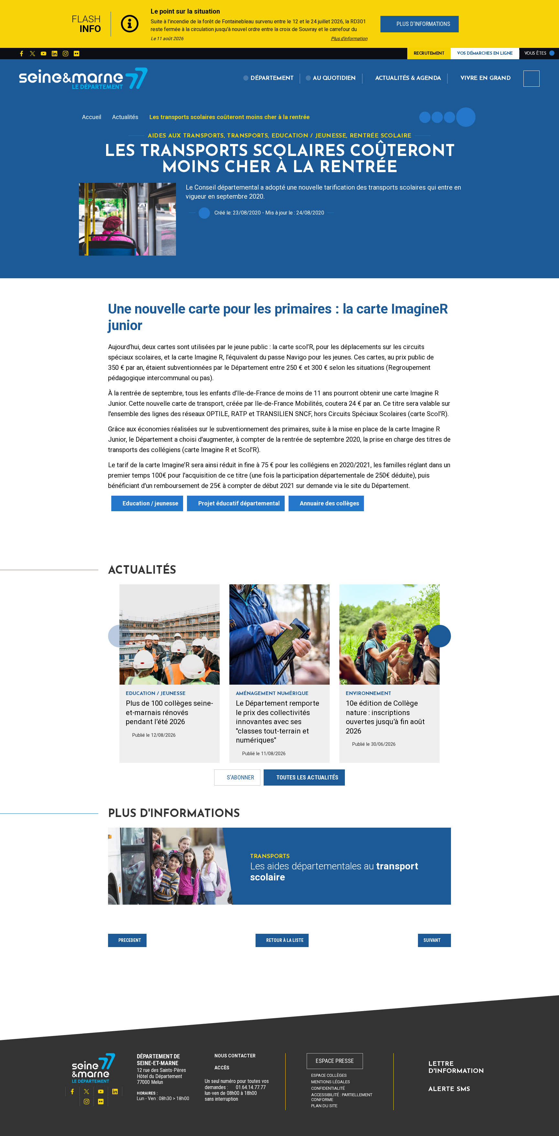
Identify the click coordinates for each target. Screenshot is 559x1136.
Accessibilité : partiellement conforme (341, 1097)
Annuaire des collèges (329, 503)
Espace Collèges (329, 1075)
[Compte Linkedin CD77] (54, 54)
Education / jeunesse (150, 503)
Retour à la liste (284, 940)
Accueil (91, 117)
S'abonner (240, 777)
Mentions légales (330, 1081)
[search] (531, 79)
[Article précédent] (53, 24)
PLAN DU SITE (324, 1105)
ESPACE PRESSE (335, 1060)
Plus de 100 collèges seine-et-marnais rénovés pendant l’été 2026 (169, 712)
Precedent (129, 940)
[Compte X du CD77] (32, 54)
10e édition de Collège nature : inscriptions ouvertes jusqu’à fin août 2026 (385, 717)
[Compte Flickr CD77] (76, 54)
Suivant (432, 940)
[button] (268, 78)
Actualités (125, 117)
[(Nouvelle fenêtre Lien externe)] (232, 1087)
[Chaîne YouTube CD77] (43, 54)
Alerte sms (449, 1089)
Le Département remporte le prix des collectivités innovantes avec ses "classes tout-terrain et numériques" (277, 721)
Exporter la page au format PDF (437, 117)
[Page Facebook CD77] (21, 54)
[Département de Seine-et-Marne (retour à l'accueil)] (83, 78)
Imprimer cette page (425, 117)
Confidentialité (328, 1088)
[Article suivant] (439, 636)
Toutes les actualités (307, 777)
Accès (221, 1067)
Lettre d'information (456, 1068)
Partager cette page (466, 117)
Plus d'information (349, 38)
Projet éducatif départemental (239, 503)
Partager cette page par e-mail (449, 117)
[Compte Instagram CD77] (65, 54)
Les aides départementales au (334, 872)
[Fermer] (506, 24)
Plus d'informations (422, 23)
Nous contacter (235, 1055)
